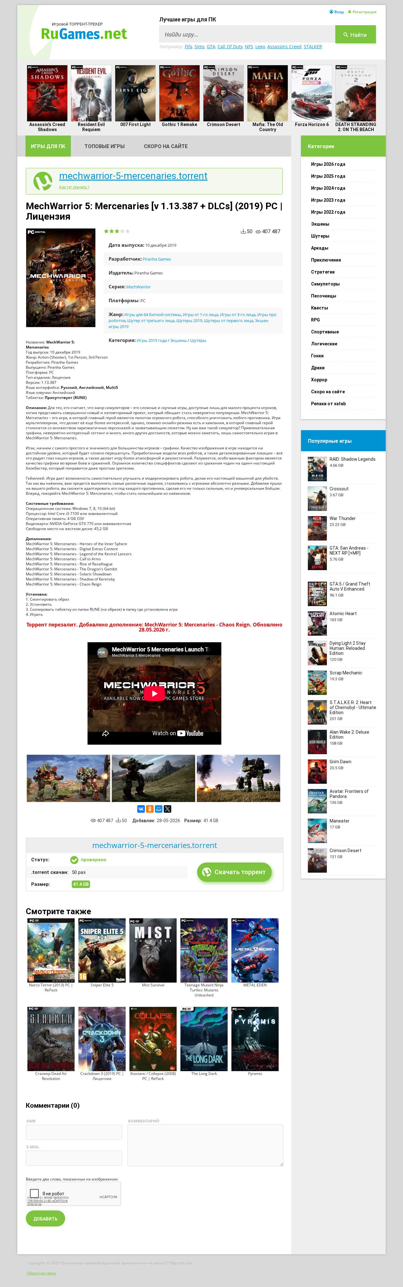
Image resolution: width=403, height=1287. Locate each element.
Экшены (178, 340)
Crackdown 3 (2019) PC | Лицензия (102, 1076)
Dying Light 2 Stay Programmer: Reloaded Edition (348, 648)
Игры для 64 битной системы (152, 314)
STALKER (313, 46)
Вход (338, 11)
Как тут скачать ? (74, 187)
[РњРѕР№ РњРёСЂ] (158, 809)
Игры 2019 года (152, 340)
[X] (167, 809)
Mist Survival (153, 985)
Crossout (339, 488)
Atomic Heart (343, 613)
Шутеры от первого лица (228, 320)
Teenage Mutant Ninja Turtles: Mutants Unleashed (204, 990)
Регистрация (365, 11)
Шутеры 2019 (189, 320)
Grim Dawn (340, 761)
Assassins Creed (284, 46)
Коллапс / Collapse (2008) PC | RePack (153, 1076)
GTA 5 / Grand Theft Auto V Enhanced (350, 586)
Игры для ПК (48, 146)
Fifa (188, 46)
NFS (249, 46)
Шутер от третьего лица (150, 320)
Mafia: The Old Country (268, 127)
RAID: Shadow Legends (353, 459)
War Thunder (343, 518)
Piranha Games (157, 259)
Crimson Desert (223, 124)
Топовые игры (104, 146)
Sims (200, 46)
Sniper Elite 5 (102, 985)
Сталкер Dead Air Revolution (51, 1076)
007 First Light (135, 124)
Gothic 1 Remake (179, 124)
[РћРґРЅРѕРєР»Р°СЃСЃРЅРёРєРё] (150, 809)
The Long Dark (204, 1073)
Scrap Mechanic (346, 672)
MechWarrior (138, 287)
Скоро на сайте (166, 146)
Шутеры (198, 340)
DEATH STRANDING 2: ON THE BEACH (355, 127)
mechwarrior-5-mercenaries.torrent (133, 175)
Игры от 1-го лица (200, 314)
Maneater (339, 820)
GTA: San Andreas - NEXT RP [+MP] (349, 550)
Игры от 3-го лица (237, 314)
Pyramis (255, 1073)
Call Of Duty (230, 46)
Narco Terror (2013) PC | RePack (51, 987)
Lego (260, 46)
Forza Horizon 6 (312, 124)
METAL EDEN (255, 985)
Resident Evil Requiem (91, 127)
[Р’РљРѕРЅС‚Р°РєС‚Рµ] (141, 809)
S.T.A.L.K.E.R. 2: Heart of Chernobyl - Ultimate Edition (353, 707)
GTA (211, 46)
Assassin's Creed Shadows (47, 127)
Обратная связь (41, 1273)
